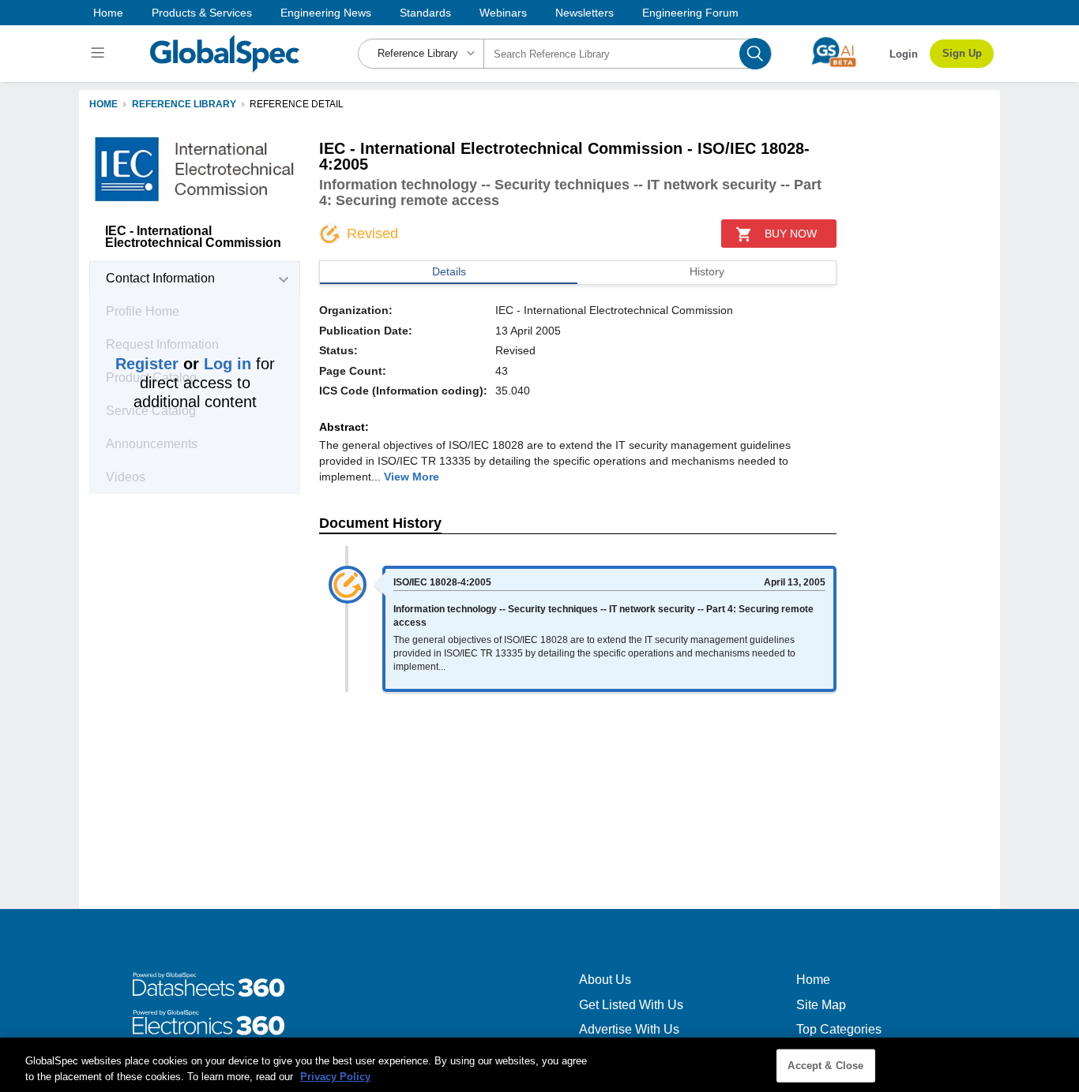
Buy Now (791, 233)
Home (108, 12)
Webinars (503, 12)
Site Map (821, 1005)
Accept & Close (825, 1065)
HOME (103, 104)
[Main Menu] (100, 53)
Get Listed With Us (631, 1005)
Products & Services (202, 12)
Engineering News (325, 12)
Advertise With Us (629, 1029)
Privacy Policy (335, 1076)
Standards (425, 12)
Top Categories (839, 1029)
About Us (605, 979)
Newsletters (584, 12)
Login (903, 54)
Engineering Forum (690, 12)
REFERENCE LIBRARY (184, 104)
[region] (539, 1065)
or (183, 363)
